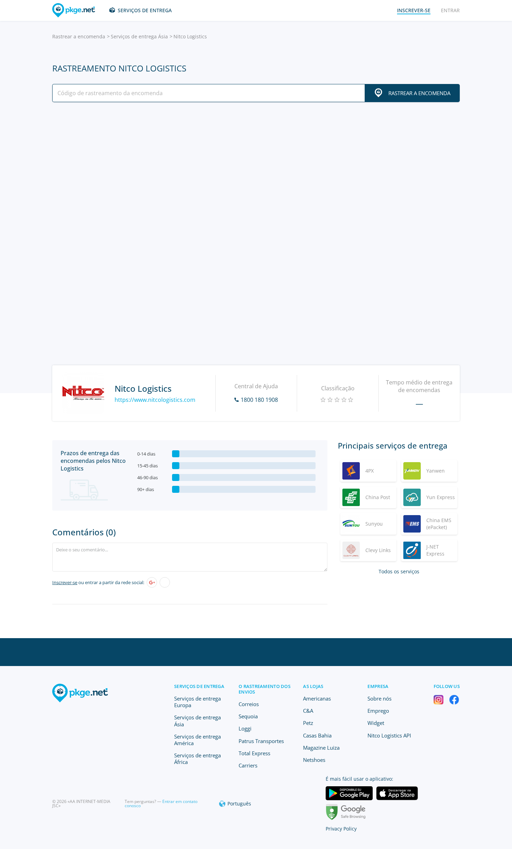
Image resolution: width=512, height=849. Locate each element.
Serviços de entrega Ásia (139, 36)
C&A (308, 710)
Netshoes (314, 759)
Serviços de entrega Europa (197, 702)
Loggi (245, 728)
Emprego (378, 710)
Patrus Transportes (261, 740)
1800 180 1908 (259, 400)
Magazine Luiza (321, 747)
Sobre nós (379, 698)
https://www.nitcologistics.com (155, 399)
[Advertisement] (256, 168)
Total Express (254, 753)
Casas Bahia (317, 735)
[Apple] (165, 582)
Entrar (450, 10)
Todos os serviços (399, 571)
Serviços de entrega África (197, 758)
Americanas (317, 698)
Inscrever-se (64, 582)
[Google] (152, 582)
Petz (308, 722)
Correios (249, 704)
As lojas (313, 686)
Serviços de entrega (145, 10)
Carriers (248, 765)
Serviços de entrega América (197, 740)
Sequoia (248, 716)
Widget (375, 722)
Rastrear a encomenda (78, 36)
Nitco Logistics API (389, 735)
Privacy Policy (341, 829)
